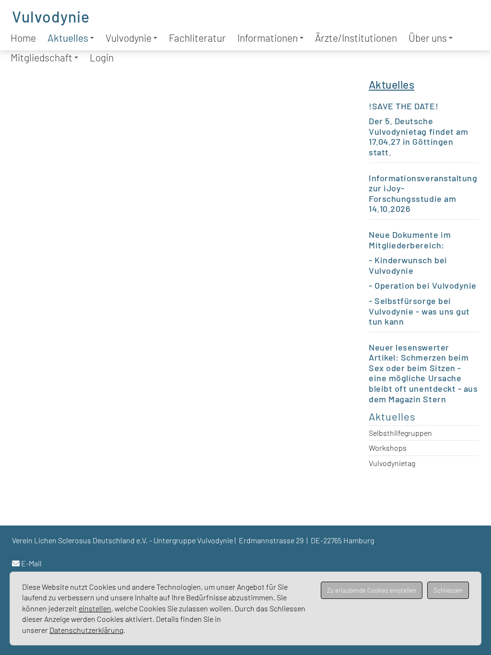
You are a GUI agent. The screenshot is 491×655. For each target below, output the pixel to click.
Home (23, 38)
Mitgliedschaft (41, 57)
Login (102, 57)
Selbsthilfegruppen (400, 432)
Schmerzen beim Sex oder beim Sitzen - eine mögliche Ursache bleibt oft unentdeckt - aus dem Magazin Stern (423, 378)
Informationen (267, 38)
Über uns (428, 38)
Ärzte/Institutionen (356, 38)
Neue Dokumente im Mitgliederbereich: (410, 239)
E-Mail (31, 563)
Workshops (388, 447)
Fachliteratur (197, 38)
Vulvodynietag (392, 463)
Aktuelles (67, 38)
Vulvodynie (51, 16)
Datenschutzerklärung (86, 629)
